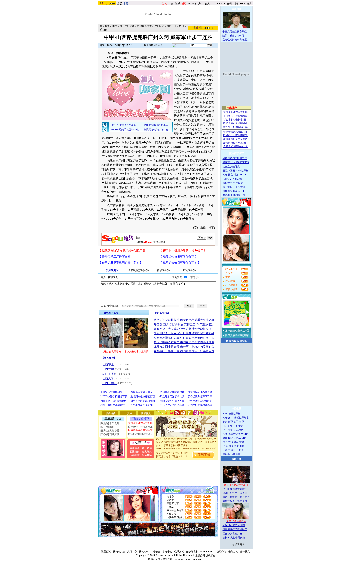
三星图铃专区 (112, 418)
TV (212, 3)
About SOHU (207, 551)
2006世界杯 (241, 170)
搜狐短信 (110, 413)
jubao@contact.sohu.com (189, 559)
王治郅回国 (229, 170)
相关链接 (109, 357)
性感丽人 (146, 413)
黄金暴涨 (227, 195)
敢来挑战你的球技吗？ (140, 433)
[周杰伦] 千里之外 (109, 423)
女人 (207, 3)
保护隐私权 (192, 551)
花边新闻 (135, 451)
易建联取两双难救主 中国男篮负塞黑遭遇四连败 (184, 342)
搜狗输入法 (119, 551)
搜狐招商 (242, 341)
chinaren (221, 3)
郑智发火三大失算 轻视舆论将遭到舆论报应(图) (183, 328)
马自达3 (227, 178)
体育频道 (105, 26)
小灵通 (128, 413)
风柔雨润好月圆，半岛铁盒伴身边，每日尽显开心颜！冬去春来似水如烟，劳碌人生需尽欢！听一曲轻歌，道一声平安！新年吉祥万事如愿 (186, 448)
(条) (138, 270)
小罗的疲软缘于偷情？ (235, 488)
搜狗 (249, 3)
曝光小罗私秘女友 (232, 533)
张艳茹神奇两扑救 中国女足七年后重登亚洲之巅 (184, 319)
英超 (225, 421)
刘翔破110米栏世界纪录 (236, 417)
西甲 (230, 421)
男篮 (236, 442)
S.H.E (241, 191)
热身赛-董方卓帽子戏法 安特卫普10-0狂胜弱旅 (183, 324)
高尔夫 (235, 446)
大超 (230, 442)
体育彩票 (238, 429)
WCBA (244, 433)
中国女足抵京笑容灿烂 (234, 31)
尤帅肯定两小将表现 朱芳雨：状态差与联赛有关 (184, 346)
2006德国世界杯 (231, 413)
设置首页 (106, 551)
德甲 (236, 421)
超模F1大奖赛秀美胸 (234, 537)
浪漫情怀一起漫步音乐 (140, 426)
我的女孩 (227, 186)
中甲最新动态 (144, 26)
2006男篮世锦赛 (231, 433)
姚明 (225, 442)
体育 (171, 3)
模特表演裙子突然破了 (235, 529)
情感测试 (135, 455)
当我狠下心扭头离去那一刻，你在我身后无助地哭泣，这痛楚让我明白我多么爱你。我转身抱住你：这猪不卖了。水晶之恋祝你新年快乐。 (186, 438)
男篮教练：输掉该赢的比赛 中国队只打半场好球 (184, 351)
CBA (236, 438)
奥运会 (226, 454)
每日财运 (147, 448)
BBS (242, 3)
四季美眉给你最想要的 (237, 335)
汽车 (194, 3)
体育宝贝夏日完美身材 (235, 501)
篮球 (225, 438)
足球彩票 (235, 454)
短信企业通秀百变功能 (140, 423)
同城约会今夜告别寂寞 (140, 430)
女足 (230, 429)
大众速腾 (227, 182)
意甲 (241, 421)
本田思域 (237, 178)
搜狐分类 (231, 341)
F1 (246, 174)
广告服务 (155, 551)
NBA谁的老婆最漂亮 (234, 525)
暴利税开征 (239, 195)
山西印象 (108, 364)
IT (189, 3)
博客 (236, 3)
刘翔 (225, 174)
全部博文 (245, 551)
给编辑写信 (238, 544)
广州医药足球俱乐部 (165, 26)
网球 (228, 446)
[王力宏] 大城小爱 (109, 430)
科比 (236, 174)
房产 (200, 3)
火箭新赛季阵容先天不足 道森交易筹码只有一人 (184, 337)
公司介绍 (221, 551)
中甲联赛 (129, 26)
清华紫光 (227, 191)
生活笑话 (147, 455)
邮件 (229, 3)
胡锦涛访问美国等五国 (235, 158)
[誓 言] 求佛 (107, 427)
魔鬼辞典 (147, 451)
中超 (240, 425)
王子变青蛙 (239, 186)
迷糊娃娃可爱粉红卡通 (237, 330)
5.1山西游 (108, 373)
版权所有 (210, 555)
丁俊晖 (239, 450)
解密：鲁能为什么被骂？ (236, 497)
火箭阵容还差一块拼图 (235, 492)
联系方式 (179, 551)
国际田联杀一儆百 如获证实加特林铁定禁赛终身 (184, 333)
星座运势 (135, 448)
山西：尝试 (109, 383)
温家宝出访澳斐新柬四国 (236, 162)
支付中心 (132, 551)
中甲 (225, 429)
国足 (230, 174)
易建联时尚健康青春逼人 (235, 39)
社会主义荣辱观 (231, 166)
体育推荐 (236, 408)
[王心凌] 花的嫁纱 (109, 434)
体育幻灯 (236, 9)
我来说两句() (153, 45)
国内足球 (227, 425)
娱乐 (177, 3)
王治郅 (226, 450)
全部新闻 (233, 551)
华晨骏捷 (238, 182)
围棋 (241, 446)
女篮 (241, 442)
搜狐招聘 (144, 551)
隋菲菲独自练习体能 (233, 35)
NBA (241, 174)
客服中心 (167, 551)
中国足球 (117, 26)
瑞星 (235, 191)
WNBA (242, 438)
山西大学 (108, 369)
